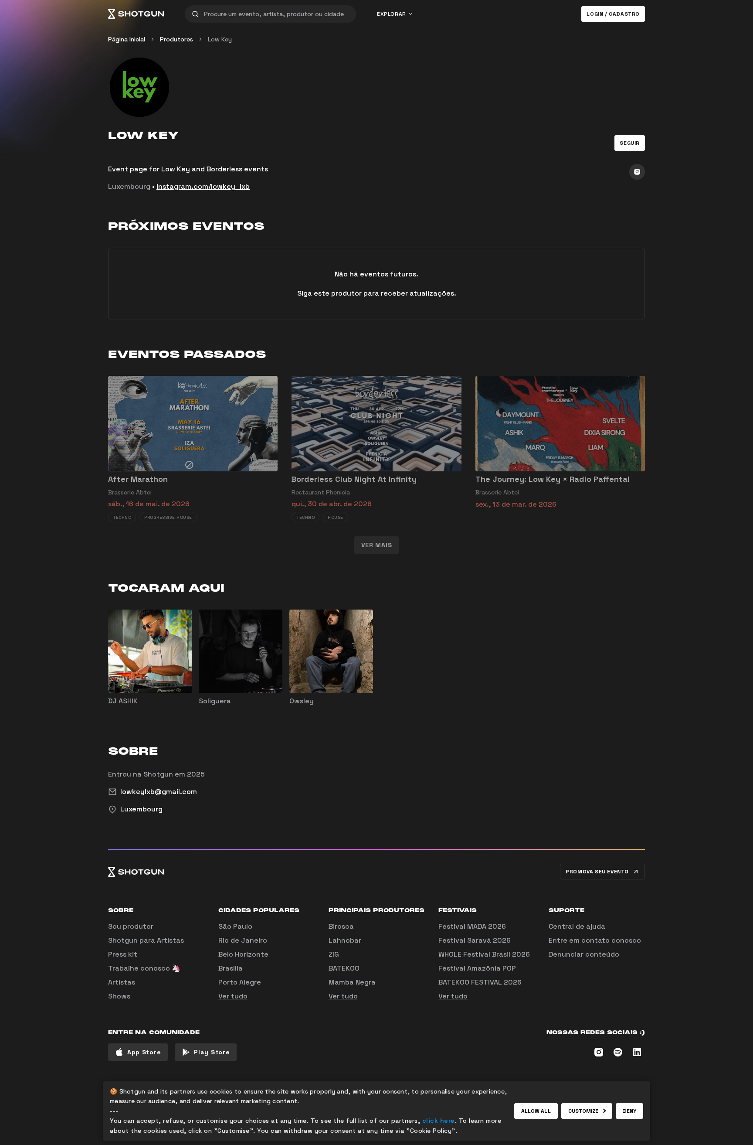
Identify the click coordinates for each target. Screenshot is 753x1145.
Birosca (341, 926)
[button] (629, 143)
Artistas (121, 982)
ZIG (334, 954)
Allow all (536, 1111)
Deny (629, 1111)
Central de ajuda (577, 926)
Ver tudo (233, 996)
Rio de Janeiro (242, 940)
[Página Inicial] (136, 14)
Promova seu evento (597, 871)
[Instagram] (637, 172)
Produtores (176, 39)
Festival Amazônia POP (477, 968)
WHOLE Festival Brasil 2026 (484, 954)
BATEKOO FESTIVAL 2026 (480, 982)
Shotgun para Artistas (146, 940)
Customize (583, 1111)
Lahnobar (345, 940)
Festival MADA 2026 (472, 926)
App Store (144, 1052)
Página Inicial (126, 39)
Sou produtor (130, 926)
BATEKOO (344, 968)
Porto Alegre (239, 982)
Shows (119, 996)
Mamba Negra (352, 982)
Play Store (212, 1052)
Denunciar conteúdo (584, 954)
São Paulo (235, 926)
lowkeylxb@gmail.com (158, 791)
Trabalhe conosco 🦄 (144, 968)
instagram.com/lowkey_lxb (203, 186)
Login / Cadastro (613, 13)
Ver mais (376, 545)
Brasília (230, 968)
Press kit (122, 954)
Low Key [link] (220, 39)
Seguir (630, 143)
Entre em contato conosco (595, 940)
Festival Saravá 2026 (474, 940)
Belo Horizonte (243, 954)
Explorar (391, 13)
